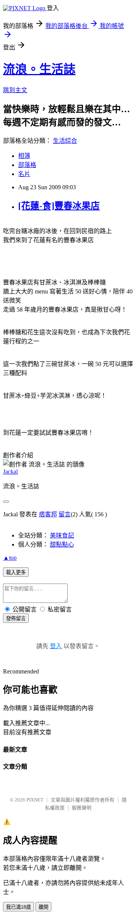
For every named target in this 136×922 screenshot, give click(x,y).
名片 (24, 174)
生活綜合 (65, 140)
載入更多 (16, 572)
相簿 (24, 156)
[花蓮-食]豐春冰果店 (59, 206)
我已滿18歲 (18, 907)
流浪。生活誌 (39, 69)
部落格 (27, 165)
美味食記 (62, 535)
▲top (10, 557)
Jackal (10, 471)
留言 (65, 514)
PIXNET (34, 800)
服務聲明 (81, 808)
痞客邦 (48, 514)
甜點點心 (62, 544)
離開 (43, 907)
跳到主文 (15, 90)
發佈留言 (16, 618)
